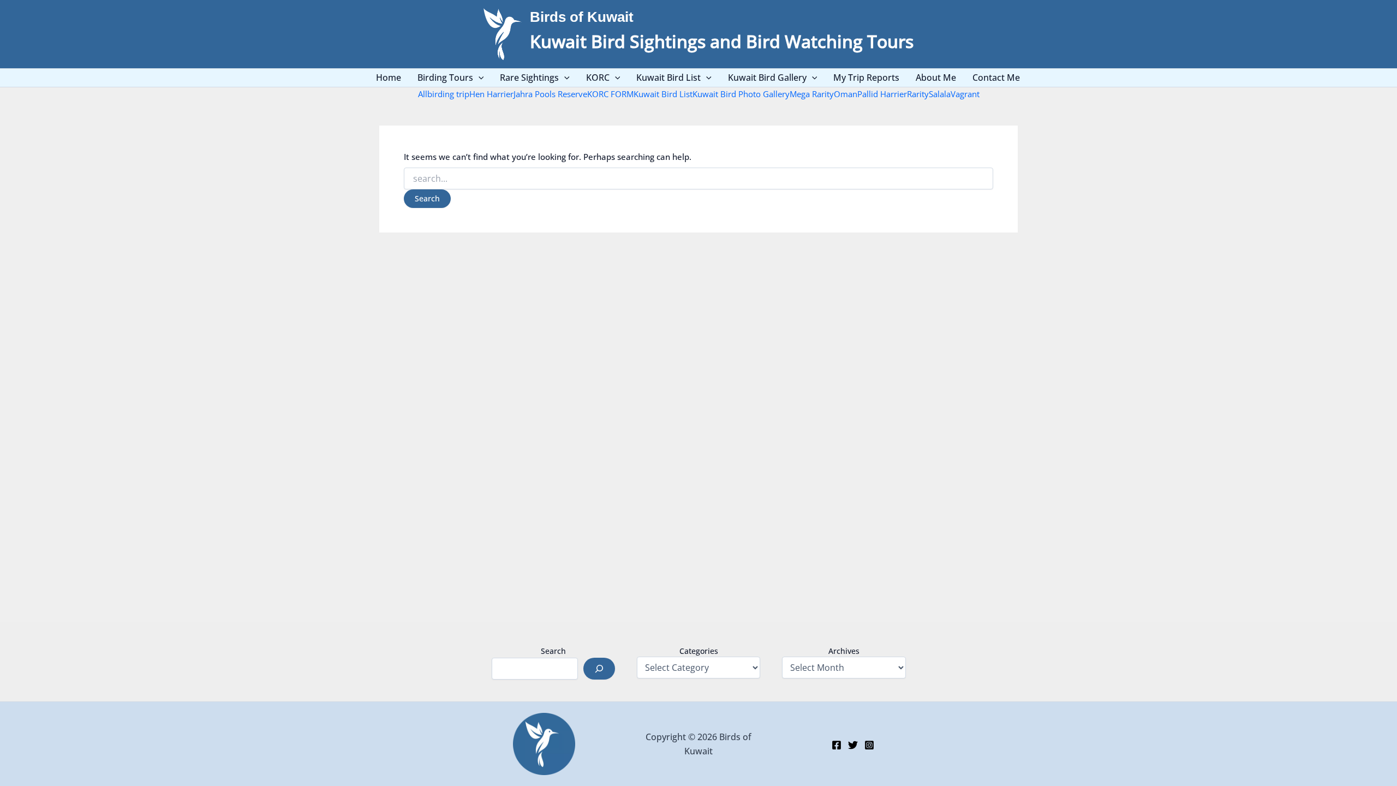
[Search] (599, 669)
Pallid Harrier (882, 93)
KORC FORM (610, 93)
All (422, 93)
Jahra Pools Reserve (550, 93)
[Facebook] (836, 745)
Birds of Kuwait (582, 17)
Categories (698, 651)
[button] (478, 78)
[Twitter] (853, 745)
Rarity (918, 93)
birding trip (448, 93)
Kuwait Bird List (663, 93)
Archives (843, 651)
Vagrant (965, 93)
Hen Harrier (491, 93)
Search (553, 651)
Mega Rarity (812, 93)
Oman (845, 93)
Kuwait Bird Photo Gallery (741, 93)
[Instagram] (869, 745)
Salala (940, 93)
